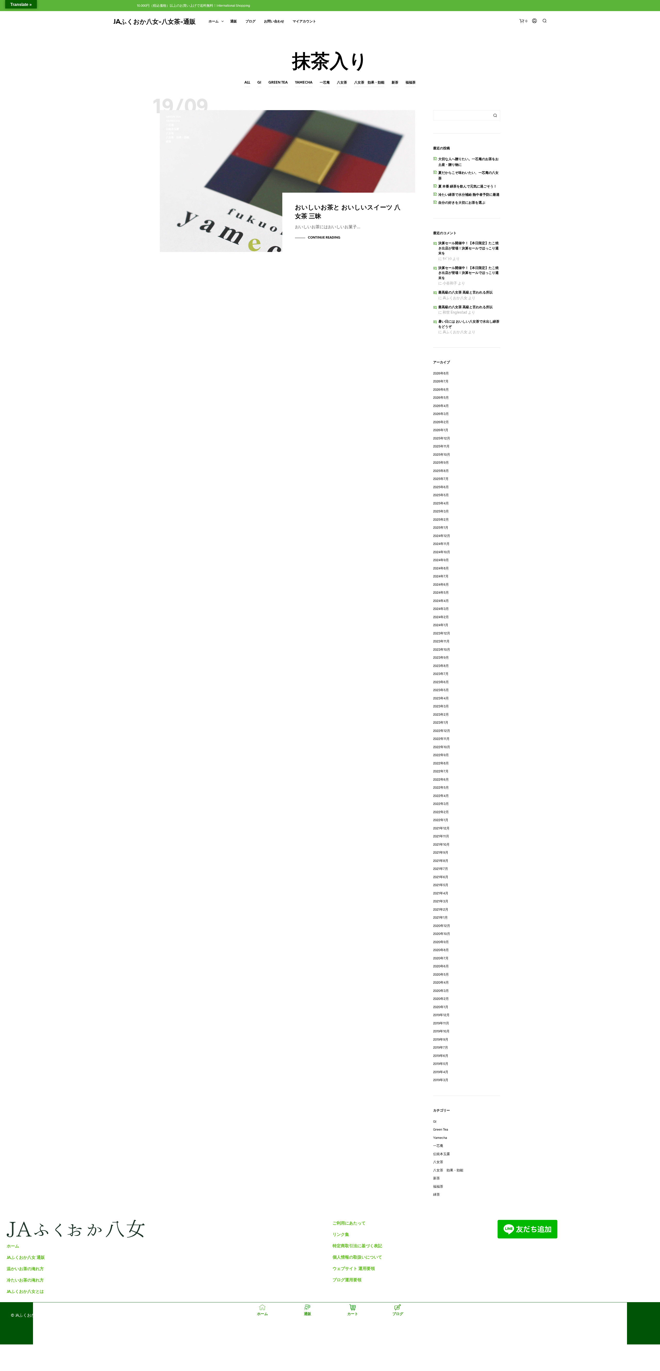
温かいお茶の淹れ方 (25, 1268)
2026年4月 (441, 406)
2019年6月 (440, 1056)
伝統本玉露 (172, 129)
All (247, 82)
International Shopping (233, 5)
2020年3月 (441, 991)
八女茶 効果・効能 (369, 82)
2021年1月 (440, 917)
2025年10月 (441, 454)
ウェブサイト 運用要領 (354, 1268)
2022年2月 (441, 812)
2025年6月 (441, 487)
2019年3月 (440, 1080)
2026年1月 (440, 430)
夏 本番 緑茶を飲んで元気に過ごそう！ (467, 186)
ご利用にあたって (349, 1222)
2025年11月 (441, 446)
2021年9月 (440, 852)
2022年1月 (440, 820)
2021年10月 (441, 844)
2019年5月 (440, 1064)
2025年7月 (441, 479)
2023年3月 (441, 706)
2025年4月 (441, 503)
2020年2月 (441, 999)
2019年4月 (440, 1072)
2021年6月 (440, 877)
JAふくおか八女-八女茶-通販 (154, 22)
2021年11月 (441, 836)
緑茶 (168, 141)
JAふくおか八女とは (25, 1291)
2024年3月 (441, 609)
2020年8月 (441, 950)
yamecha (303, 82)
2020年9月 (441, 942)
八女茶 (342, 82)
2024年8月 (441, 568)
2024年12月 (441, 536)
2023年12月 (441, 633)
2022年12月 (441, 731)
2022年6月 (441, 779)
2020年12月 (441, 926)
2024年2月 (441, 617)
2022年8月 (441, 763)
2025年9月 (441, 462)
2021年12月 (441, 828)
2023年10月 (441, 649)
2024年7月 (441, 576)
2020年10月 (441, 934)
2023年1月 (440, 722)
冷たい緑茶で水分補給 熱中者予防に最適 (468, 194)
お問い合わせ (274, 21)
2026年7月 (441, 381)
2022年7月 (441, 771)
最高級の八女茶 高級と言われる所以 (465, 292)
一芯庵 (325, 82)
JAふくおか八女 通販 (26, 1257)
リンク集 (341, 1234)
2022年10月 (441, 747)
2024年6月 (441, 584)
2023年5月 (441, 690)
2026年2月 (441, 422)
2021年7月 (440, 869)
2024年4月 (441, 601)
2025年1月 (440, 527)
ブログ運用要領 (347, 1279)
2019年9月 (440, 1039)
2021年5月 (440, 885)
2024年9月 (441, 560)
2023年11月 (441, 641)
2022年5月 (441, 787)
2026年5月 (441, 397)
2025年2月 (441, 519)
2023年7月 (441, 674)
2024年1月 (440, 625)
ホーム (214, 21)
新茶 (395, 82)
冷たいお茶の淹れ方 (25, 1279)
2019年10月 (441, 1031)
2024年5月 (441, 592)
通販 (233, 21)
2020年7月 (441, 958)
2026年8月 (441, 373)
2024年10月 (441, 552)
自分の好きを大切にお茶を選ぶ (461, 202)
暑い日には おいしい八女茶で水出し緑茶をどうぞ (468, 324)
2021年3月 (440, 901)
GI (259, 82)
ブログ (250, 21)
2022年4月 (441, 796)
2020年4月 (441, 982)
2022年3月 (441, 804)
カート (352, 1313)
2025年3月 (441, 511)
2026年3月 (441, 414)
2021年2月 (440, 909)
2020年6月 (441, 966)
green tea (278, 82)
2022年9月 (441, 755)
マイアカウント (304, 21)
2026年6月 (441, 389)
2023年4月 (441, 698)
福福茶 (411, 82)
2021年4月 (440, 893)
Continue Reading (324, 237)
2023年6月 (441, 682)
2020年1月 (440, 1007)
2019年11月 (441, 1023)
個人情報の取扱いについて (357, 1256)
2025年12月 (441, 438)
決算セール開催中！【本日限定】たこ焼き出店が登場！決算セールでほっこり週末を (468, 248)
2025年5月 (441, 495)
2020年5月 (441, 974)
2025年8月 (441, 471)
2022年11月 (441, 739)
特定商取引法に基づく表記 (357, 1245)
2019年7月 (440, 1047)
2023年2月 (441, 714)
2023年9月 (441, 657)
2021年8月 (440, 861)
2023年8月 (441, 666)
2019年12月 (441, 1015)
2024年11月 (441, 544)
